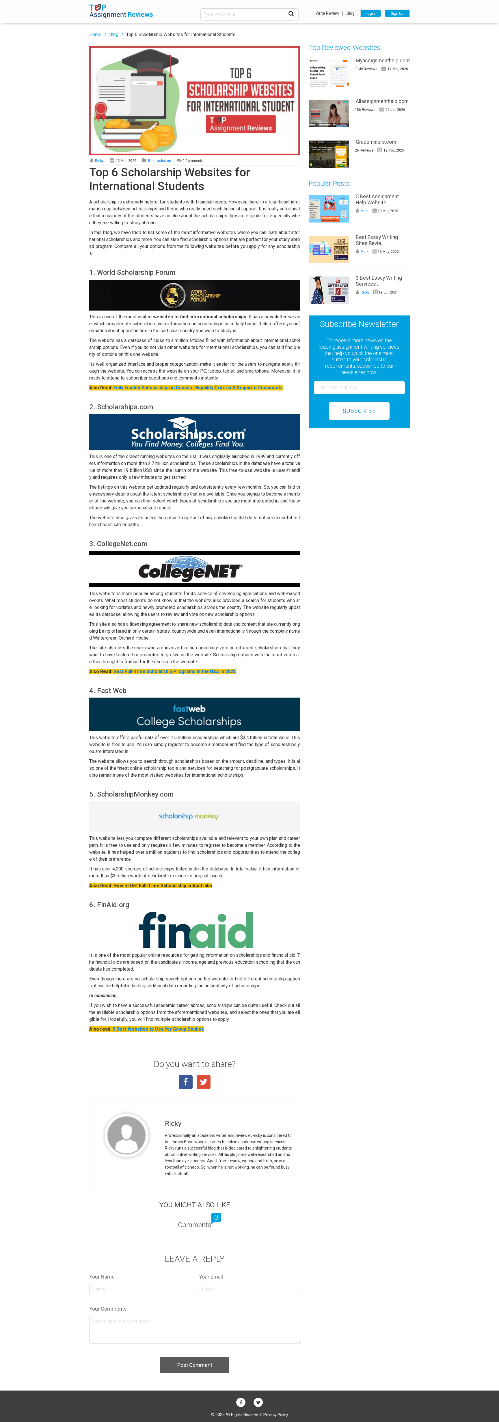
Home (95, 34)
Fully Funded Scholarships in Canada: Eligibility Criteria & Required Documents (198, 387)
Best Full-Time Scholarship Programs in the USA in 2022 (174, 671)
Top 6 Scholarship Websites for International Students (180, 34)
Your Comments (108, 1309)
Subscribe (359, 411)
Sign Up (397, 13)
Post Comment (194, 1365)
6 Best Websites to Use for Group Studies (158, 1029)
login (370, 13)
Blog (351, 13)
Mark (364, 211)
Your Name (102, 1277)
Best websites (159, 161)
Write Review (327, 13)
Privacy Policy (275, 1414)
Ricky (99, 161)
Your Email (211, 1277)
